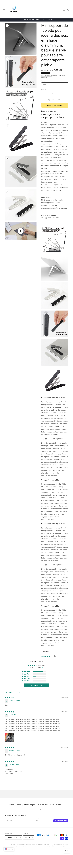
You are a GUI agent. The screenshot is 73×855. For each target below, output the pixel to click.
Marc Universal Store (19, 844)
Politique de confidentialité (60, 844)
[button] (4, 9)
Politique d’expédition (62, 846)
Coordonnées (50, 846)
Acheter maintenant (54, 105)
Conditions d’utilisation (38, 846)
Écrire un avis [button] (36, 685)
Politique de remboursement (21, 846)
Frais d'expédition (46, 75)
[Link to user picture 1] (9, 737)
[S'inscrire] (37, 820)
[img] (9, 698)
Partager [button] (46, 651)
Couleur (43, 81)
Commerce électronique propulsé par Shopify (38, 844)
